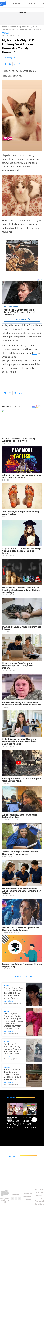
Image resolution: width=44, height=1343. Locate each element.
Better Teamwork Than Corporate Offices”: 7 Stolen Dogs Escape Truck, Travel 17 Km (13, 1074)
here (34, 352)
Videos (32, 4)
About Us (28, 1194)
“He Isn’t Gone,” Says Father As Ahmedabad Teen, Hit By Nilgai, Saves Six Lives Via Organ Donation (14, 993)
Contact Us (27, 1197)
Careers (28, 1199)
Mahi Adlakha (8, 1001)
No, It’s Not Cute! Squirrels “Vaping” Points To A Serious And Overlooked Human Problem (13, 1049)
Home (4, 27)
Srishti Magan (8, 57)
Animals (13, 27)
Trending (16, 4)
